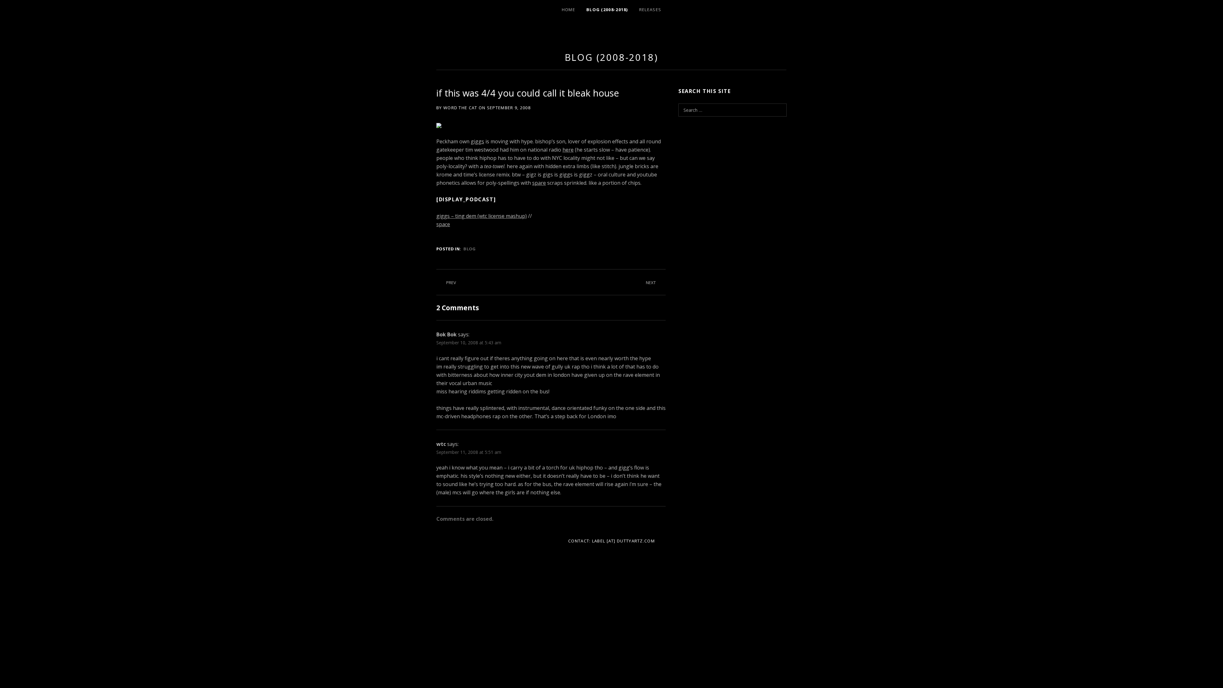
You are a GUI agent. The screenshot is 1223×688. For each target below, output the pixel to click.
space (443, 224)
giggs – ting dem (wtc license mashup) (481, 215)
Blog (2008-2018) (607, 9)
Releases (650, 9)
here (568, 149)
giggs (477, 141)
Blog (469, 249)
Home (568, 9)
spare (539, 182)
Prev (451, 282)
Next (651, 282)
